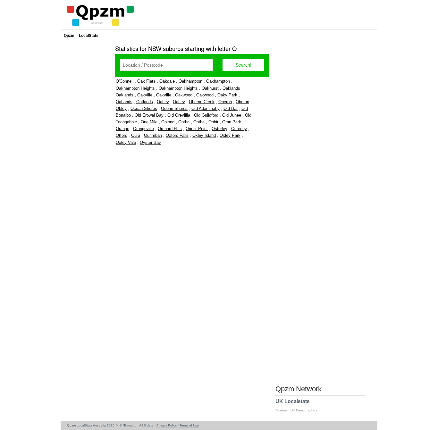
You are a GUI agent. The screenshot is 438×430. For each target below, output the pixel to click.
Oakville (144, 95)
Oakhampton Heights (135, 88)
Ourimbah (153, 135)
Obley (121, 108)
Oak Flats (146, 81)
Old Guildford (206, 115)
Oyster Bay (150, 142)
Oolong (167, 122)
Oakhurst (210, 88)
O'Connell (124, 81)
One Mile (149, 122)
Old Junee (231, 115)
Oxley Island (204, 135)
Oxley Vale (126, 142)
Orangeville (143, 128)
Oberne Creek (202, 101)
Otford (121, 135)
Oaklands (231, 88)
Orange (122, 128)
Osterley (219, 128)
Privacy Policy (166, 425)
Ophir (213, 122)
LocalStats (88, 35)
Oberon (225, 101)
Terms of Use (189, 425)
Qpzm (69, 35)
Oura (135, 135)
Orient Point (197, 128)
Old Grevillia (178, 115)
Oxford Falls (177, 135)
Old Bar (230, 108)
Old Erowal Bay (149, 115)
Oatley (163, 101)
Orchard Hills (170, 128)
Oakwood (183, 95)
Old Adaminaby (205, 108)
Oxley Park (230, 135)
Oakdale (167, 81)
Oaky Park (227, 95)
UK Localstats (296, 405)
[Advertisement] (86, 139)
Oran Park (231, 122)
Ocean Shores (144, 108)
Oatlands (124, 101)
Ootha (184, 122)
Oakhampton (190, 81)
